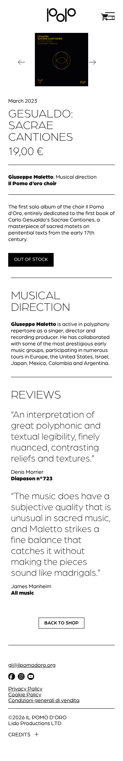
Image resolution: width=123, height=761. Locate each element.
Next (93, 64)
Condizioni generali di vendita (44, 700)
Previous (22, 64)
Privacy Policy (25, 688)
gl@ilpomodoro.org (32, 664)
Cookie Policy (24, 694)
